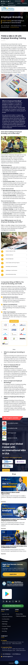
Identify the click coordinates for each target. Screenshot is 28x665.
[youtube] (8, 1)
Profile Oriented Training (16, 25)
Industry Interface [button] (9, 254)
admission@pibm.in (8, 656)
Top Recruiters (14, 321)
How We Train (7, 25)
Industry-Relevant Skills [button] (10, 251)
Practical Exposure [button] (9, 258)
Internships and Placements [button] (11, 266)
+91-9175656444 (16, 654)
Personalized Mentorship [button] (11, 274)
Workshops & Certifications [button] (11, 270)
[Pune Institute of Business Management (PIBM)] (9, 9)
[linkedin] (4, 1)
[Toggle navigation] (25, 9)
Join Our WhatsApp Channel (12, 605)
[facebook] (1, 1)
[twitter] (6, 1)
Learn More (6, 470)
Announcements (18, 1)
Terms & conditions (21, 616)
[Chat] (17, 662)
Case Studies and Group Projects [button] (12, 262)
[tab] (14, 252)
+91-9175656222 (6, 654)
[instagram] (3, 1)
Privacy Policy (19, 614)
